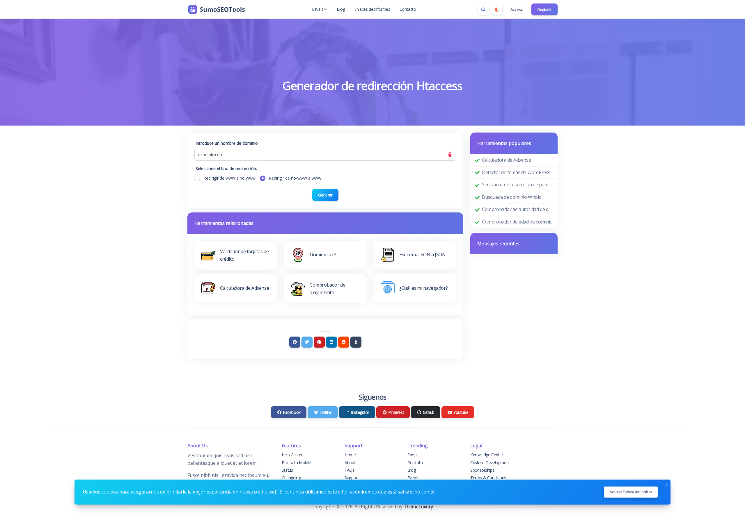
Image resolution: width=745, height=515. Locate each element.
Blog (341, 9)
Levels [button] (317, 9)
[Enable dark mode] (496, 9)
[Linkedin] (331, 342)
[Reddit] (343, 342)
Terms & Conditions (488, 477)
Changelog (291, 477)
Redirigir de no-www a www (295, 178)
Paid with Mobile (296, 462)
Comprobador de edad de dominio (517, 222)
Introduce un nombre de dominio (227, 143)
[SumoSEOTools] (216, 9)
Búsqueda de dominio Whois (511, 197)
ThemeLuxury (418, 506)
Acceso (517, 9)
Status (287, 470)
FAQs (349, 470)
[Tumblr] (355, 342)
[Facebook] (294, 342)
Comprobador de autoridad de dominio (517, 209)
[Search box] (483, 9)
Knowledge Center (486, 454)
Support (352, 477)
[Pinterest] (319, 342)
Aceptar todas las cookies (631, 491)
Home (350, 454)
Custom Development (490, 462)
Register (544, 9)
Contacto (408, 9)
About (350, 462)
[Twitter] (307, 342)
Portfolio (415, 462)
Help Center (292, 454)
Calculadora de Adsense (506, 160)
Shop (411, 454)
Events (413, 477)
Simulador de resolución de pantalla (517, 184)
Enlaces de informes (372, 9)
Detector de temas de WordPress (516, 172)
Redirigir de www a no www (229, 178)
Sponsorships (482, 470)
